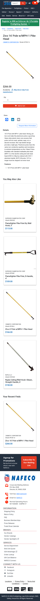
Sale (3, 16)
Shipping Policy (9, 511)
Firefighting (10, 28)
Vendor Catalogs (10, 536)
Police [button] (26, 8)
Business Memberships (12, 520)
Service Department (11, 546)
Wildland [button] (26, 12)
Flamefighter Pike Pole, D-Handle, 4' (19, 277)
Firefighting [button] (17, 8)
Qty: (5, 97)
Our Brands (8, 533)
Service (14, 16)
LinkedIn (10, 576)
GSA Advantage (9, 552)
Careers (25, 584)
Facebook (10, 567)
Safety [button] (4, 12)
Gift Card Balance (10, 557)
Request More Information (27, 126)
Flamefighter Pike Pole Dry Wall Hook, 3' (18, 224)
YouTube (10, 573)
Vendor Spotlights (10, 539)
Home (3, 28)
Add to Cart (21, 106)
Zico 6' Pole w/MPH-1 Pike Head (18, 329)
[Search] (23, 3)
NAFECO (19, 498)
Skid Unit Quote (9, 549)
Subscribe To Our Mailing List (29, 462)
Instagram (10, 570)
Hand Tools (18, 28)
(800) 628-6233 (21, 494)
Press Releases (9, 523)
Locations (8, 581)
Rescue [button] (11, 12)
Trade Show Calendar (11, 526)
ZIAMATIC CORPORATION (11, 42)
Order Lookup (9, 555)
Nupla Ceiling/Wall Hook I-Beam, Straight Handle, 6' (18, 381)
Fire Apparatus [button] (6, 8)
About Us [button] (22, 16)
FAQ (5, 517)
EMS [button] (32, 8)
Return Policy (8, 514)
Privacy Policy (19, 581)
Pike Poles (26, 28)
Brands (8, 16)
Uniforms (35, 12)
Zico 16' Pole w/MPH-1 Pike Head (19, 441)
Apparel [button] (18, 12)
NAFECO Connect (10, 560)
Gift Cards (30, 16)
